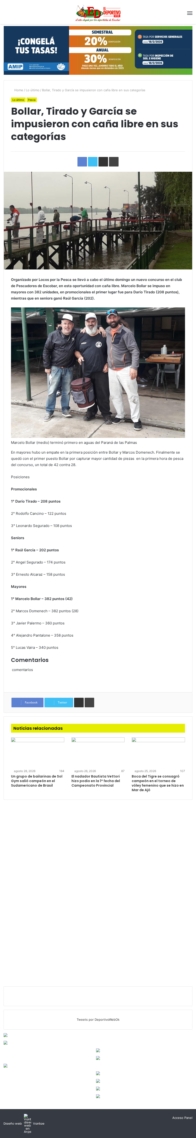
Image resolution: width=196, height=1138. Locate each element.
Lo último (32, 90)
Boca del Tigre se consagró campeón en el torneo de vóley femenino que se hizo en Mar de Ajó (158, 783)
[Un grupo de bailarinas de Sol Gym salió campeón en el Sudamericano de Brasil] (37, 752)
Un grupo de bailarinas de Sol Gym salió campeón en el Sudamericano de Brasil (36, 781)
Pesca (31, 100)
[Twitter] (161, 1118)
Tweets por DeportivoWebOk (98, 1019)
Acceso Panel (182, 1118)
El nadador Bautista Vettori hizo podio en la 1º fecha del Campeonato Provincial (95, 781)
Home (18, 90)
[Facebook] (155, 1118)
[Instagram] (167, 1118)
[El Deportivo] (98, 13)
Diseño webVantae (24, 1123)
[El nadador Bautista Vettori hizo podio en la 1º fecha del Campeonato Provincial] (98, 752)
